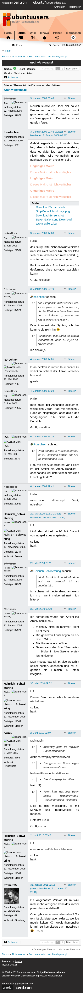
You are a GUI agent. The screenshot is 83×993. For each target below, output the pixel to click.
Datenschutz (27, 975)
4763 (17, 757)
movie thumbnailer (63, 367)
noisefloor (10, 233)
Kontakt (15, 975)
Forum (21, 33)
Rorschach (11, 360)
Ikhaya (44, 33)
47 (15, 915)
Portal (8, 33)
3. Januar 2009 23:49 (42, 289)
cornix (8, 733)
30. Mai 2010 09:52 (41, 683)
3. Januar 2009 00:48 (42, 98)
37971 (17, 115)
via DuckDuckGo (71, 45)
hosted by (8, 2)
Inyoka (18, 961)
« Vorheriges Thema (43, 949)
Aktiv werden (19, 56)
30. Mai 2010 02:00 (41, 608)
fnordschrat (11, 132)
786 (16, 384)
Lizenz (5, 975)
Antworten (13, 77)
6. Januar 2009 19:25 (42, 436)
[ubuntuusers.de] (26, 20)
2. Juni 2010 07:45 (40, 835)
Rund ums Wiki (37, 56)
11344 (17, 551)
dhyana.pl (58, 500)
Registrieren (74, 6)
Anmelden (59, 6)
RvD (6, 437)
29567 (17, 250)
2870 (17, 458)
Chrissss (10, 98)
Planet (57, 33)
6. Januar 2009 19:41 (42, 486)
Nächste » (72, 68)
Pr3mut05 (10, 885)
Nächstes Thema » (69, 949)
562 (16, 145)
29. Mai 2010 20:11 (41, 563)
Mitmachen (73, 33)
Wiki (33, 33)
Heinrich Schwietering (47, 571)
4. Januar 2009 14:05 (42, 359)
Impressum (41, 975)
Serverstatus (55, 975)
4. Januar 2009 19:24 (42, 391)
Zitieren (72, 98)
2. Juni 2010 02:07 (40, 732)
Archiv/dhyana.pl (57, 56)
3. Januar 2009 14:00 (42, 233)
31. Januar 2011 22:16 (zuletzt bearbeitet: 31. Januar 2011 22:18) (50, 888)
